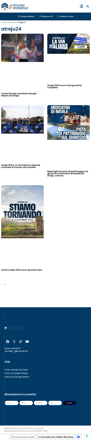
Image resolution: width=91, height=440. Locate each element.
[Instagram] (21, 342)
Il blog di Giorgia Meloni (17, 376)
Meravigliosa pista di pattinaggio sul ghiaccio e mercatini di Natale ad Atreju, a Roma (67, 173)
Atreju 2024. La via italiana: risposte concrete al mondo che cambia (20, 166)
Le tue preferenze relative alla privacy (55, 437)
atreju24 (12, 22)
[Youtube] (27, 342)
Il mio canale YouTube (16, 369)
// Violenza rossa (65, 16)
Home (4, 22)
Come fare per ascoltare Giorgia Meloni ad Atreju (19, 94)
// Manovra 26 (46, 16)
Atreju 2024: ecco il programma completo (64, 86)
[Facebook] (8, 342)
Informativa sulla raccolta (22, 437)
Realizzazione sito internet (14, 431)
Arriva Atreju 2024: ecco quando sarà (21, 269)
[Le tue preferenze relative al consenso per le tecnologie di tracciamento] (87, 436)
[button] (87, 6)
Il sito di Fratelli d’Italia (16, 373)
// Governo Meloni (26, 16)
